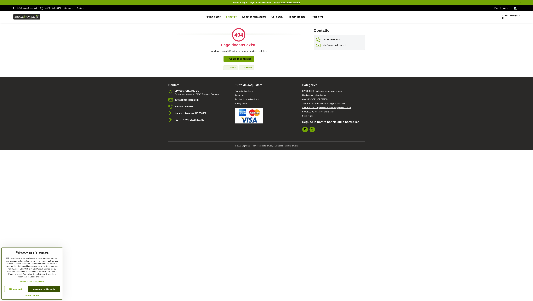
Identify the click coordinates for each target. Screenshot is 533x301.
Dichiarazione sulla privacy (286, 146)
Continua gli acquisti (240, 59)
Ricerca (232, 68)
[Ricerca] (490, 17)
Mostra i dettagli (32, 295)
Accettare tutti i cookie (44, 289)
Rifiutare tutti (15, 289)
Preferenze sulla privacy (262, 146)
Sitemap (248, 68)
